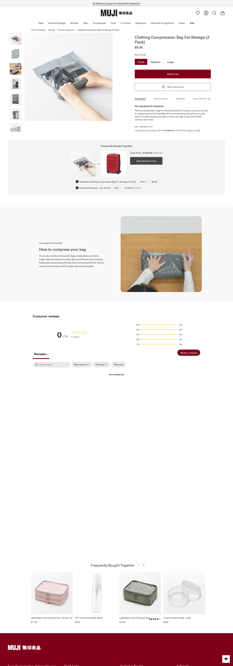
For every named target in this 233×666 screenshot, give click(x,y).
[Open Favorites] (198, 13)
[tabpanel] (116, 385)
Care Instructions (201, 98)
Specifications (161, 98)
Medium (155, 61)
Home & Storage (38, 29)
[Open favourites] (226, 659)
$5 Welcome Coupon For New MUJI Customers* (116, 3)
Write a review (189, 352)
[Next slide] (144, 565)
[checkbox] (118, 364)
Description (140, 98)
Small (141, 61)
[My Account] (206, 13)
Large (170, 61)
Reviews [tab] (41, 353)
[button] (159, 324)
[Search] (214, 13)
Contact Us (169, 130)
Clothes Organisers (66, 29)
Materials (180, 98)
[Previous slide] (139, 565)
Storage (51, 29)
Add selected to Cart (146, 161)
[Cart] (222, 13)
